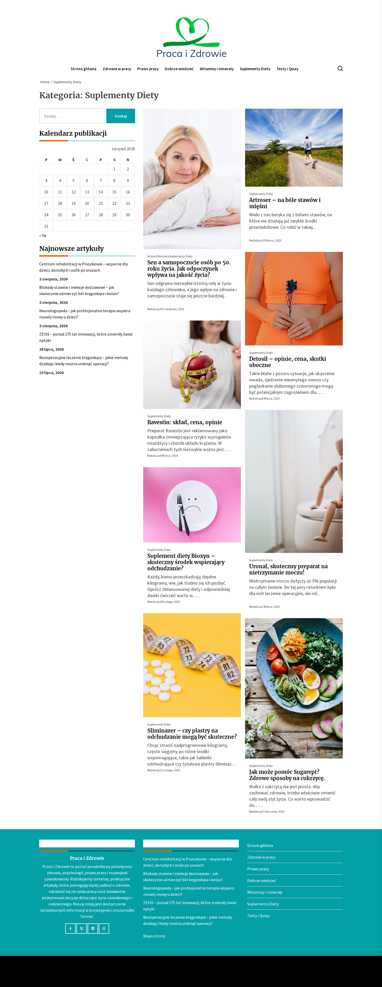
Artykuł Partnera (158, 256)
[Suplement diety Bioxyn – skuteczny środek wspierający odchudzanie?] (192, 504)
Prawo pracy (148, 68)
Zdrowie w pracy (117, 68)
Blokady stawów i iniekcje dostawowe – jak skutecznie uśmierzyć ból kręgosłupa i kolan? (79, 290)
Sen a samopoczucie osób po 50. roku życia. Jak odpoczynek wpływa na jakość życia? (188, 268)
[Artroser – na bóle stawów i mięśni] (294, 148)
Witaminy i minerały (217, 68)
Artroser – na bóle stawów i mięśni (285, 203)
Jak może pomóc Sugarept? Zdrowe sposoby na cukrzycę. (287, 775)
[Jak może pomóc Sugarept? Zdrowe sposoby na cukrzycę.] (294, 688)
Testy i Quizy (287, 68)
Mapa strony (154, 935)
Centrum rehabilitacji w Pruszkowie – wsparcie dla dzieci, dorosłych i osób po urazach (83, 267)
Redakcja (153, 309)
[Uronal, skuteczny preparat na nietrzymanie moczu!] (294, 481)
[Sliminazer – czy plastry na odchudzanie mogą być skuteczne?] (192, 665)
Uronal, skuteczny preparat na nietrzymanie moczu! (288, 569)
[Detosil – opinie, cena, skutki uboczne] (294, 298)
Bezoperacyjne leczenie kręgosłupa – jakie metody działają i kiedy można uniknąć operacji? (83, 360)
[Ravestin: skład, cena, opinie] (192, 365)
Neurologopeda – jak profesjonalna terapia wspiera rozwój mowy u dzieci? (84, 313)
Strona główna (83, 68)
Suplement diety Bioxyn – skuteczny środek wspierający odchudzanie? (186, 562)
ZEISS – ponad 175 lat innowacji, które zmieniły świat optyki (86, 337)
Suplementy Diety (255, 68)
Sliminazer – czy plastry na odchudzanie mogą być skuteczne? (192, 733)
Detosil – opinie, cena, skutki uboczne (287, 362)
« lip (43, 235)
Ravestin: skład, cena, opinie (184, 422)
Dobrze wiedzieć (179, 68)
